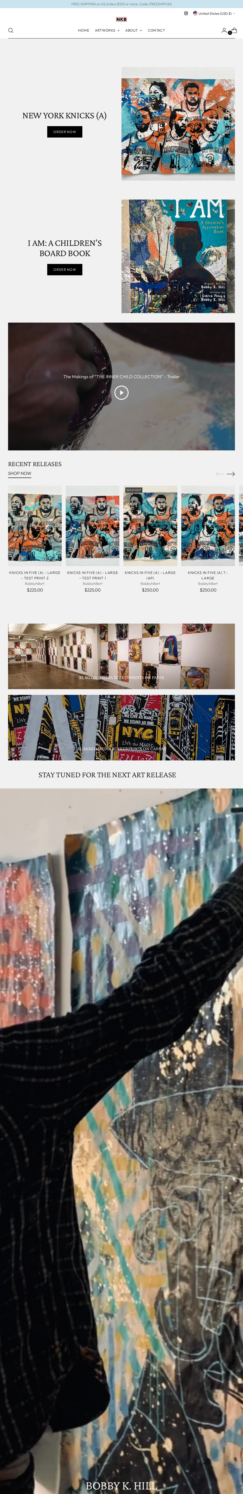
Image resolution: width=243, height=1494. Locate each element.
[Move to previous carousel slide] (220, 474)
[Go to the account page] (222, 30)
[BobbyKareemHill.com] (121, 19)
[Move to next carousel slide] (231, 474)
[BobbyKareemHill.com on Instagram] (186, 13)
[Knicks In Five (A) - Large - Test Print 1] (92, 526)
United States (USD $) (215, 13)
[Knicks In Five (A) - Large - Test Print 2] (35, 526)
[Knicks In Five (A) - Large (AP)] (150, 526)
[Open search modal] (10, 30)
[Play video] (121, 393)
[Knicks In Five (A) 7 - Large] (208, 526)
